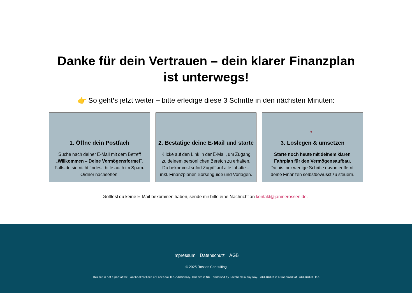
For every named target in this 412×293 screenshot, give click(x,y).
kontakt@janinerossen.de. (282, 196)
